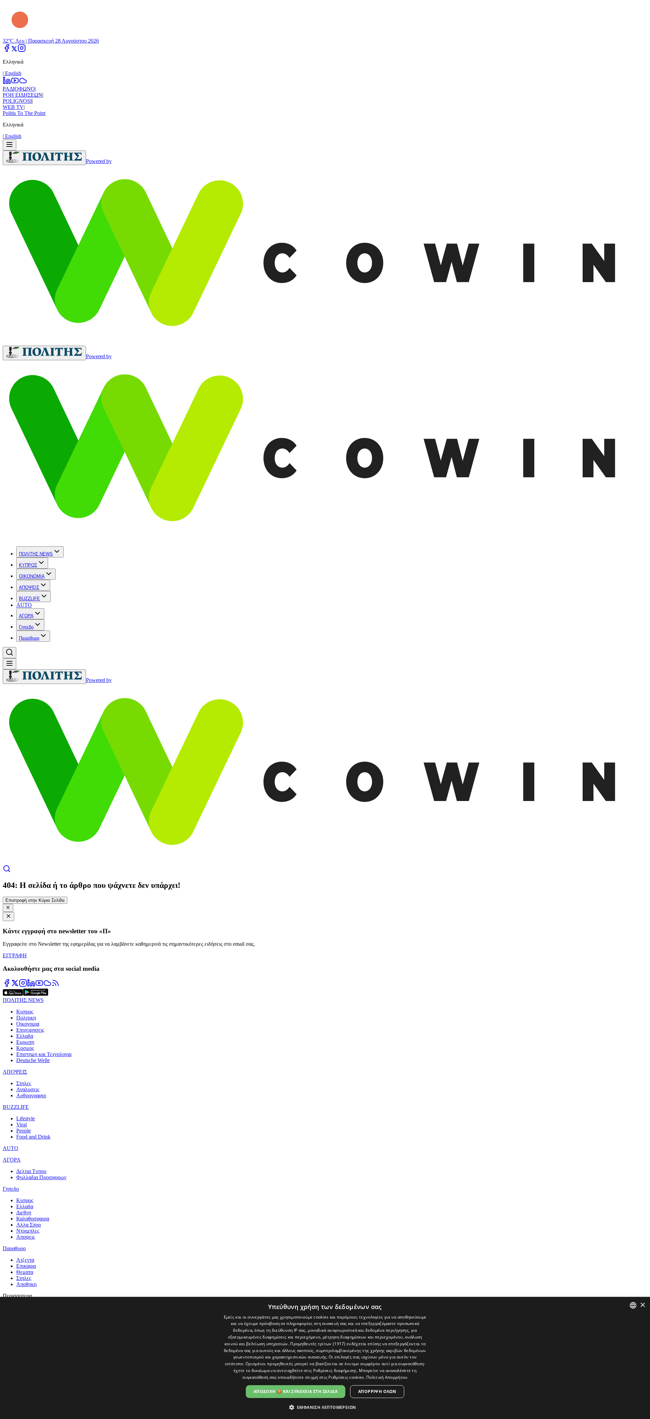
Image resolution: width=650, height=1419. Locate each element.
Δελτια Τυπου (31, 1171)
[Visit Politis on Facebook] (7, 985)
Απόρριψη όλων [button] (377, 1391)
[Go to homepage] (44, 158)
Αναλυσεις (27, 1089)
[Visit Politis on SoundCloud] (47, 985)
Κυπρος (24, 1011)
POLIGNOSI (17, 101)
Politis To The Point (24, 113)
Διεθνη (23, 1212)
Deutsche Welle (33, 1060)
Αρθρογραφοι (31, 1095)
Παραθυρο (29, 638)
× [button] (642, 1305)
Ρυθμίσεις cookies (346, 1377)
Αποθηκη (26, 1284)
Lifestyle (25, 1118)
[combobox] (633, 1305)
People (23, 1131)
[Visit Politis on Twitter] (15, 985)
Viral (21, 1124)
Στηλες (23, 1083)
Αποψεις (25, 1237)
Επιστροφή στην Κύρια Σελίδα (35, 900)
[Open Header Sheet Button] (9, 145)
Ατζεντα (25, 1260)
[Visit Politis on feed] (55, 985)
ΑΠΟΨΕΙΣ (29, 587)
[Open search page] (7, 871)
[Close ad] (8, 916)
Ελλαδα (24, 1036)
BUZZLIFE (29, 598)
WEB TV (13, 107)
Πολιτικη (26, 1018)
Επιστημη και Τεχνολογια (43, 1054)
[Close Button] (8, 908)
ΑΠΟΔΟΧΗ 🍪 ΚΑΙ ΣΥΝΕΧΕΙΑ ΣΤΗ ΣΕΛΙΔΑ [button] (296, 1391)
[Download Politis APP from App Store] (13, 994)
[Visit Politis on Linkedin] (31, 985)
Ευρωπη (25, 1042)
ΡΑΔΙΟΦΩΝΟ (19, 89)
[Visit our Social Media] (7, 50)
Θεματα (24, 1272)
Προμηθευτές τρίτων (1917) (318, 1344)
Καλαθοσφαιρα (32, 1218)
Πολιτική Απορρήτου (386, 1377)
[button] (325, 1407)
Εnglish (12, 73)
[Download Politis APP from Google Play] (35, 994)
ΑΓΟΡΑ (26, 615)
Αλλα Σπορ (28, 1225)
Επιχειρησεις (30, 1030)
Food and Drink (33, 1137)
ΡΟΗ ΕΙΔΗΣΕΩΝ (22, 95)
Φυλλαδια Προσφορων (41, 1177)
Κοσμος (25, 1048)
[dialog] (325, 1358)
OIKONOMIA (32, 576)
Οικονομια (27, 1024)
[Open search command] (9, 652)
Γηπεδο (26, 627)
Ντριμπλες (27, 1231)
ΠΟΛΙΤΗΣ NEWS (36, 553)
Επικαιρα (26, 1266)
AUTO (24, 605)
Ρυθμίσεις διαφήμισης (335, 1370)
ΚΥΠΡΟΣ (28, 565)
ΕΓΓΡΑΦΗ (15, 955)
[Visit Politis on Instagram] (23, 985)
